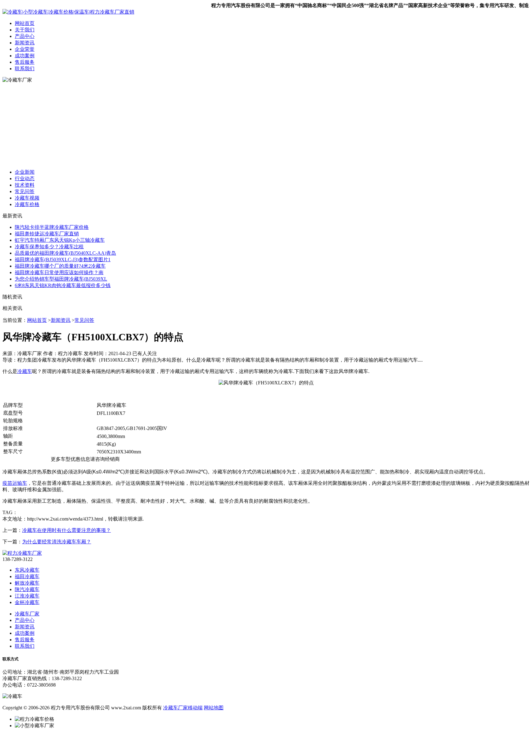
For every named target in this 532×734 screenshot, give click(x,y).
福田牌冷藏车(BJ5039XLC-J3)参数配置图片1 (63, 259)
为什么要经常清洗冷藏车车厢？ (56, 541)
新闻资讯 (24, 42)
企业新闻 (24, 172)
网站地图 (214, 707)
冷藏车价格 (27, 204)
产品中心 (24, 36)
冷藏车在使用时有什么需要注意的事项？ (66, 530)
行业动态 (24, 178)
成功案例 (24, 55)
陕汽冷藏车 (27, 589)
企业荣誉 (24, 49)
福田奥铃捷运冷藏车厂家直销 (47, 233)
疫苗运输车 (14, 483)
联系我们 (24, 68)
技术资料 (24, 185)
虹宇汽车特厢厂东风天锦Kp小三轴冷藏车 (60, 240)
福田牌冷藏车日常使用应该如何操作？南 (59, 272)
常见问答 (24, 191)
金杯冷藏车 (27, 602)
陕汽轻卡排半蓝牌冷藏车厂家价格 (52, 227)
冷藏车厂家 (27, 613)
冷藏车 (24, 371)
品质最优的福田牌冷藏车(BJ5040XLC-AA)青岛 (65, 253)
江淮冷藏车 (27, 595)
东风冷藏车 (27, 570)
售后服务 (24, 62)
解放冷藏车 (27, 583)
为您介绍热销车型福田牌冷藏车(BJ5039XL (61, 279)
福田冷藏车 (27, 576)
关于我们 (24, 29)
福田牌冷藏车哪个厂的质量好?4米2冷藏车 (60, 266)
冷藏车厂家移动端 (183, 707)
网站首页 (24, 23)
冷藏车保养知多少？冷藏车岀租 (49, 246)
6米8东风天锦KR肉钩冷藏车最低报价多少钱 (63, 285)
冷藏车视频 (27, 198)
